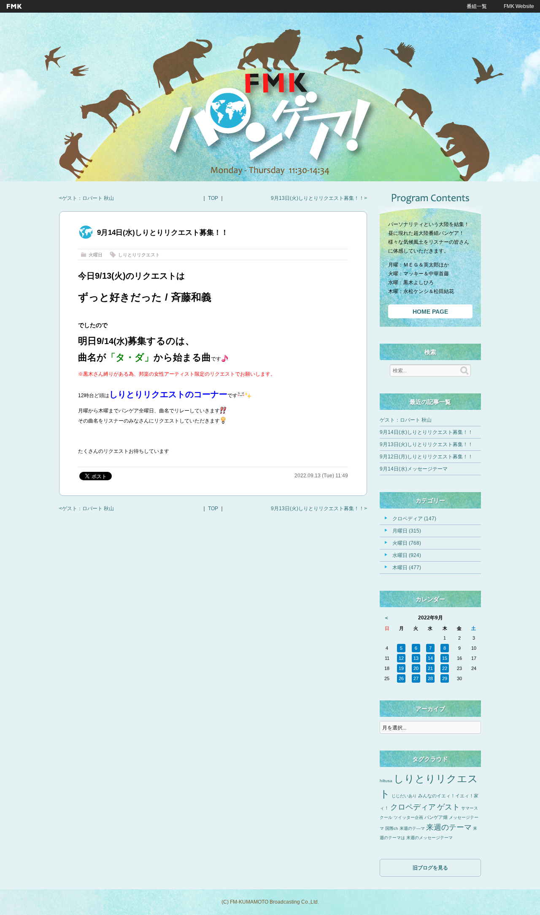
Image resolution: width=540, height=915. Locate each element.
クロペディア (413, 807)
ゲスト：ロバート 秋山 (88, 198)
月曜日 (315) (406, 531)
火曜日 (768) (406, 543)
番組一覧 (477, 6)
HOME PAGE (430, 311)
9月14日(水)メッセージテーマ (414, 469)
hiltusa (386, 780)
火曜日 (96, 254)
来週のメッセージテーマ (429, 837)
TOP (213, 198)
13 (415, 658)
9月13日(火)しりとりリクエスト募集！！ (317, 198)
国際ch (391, 828)
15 (444, 658)
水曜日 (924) (406, 555)
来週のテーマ (449, 827)
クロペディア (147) (414, 519)
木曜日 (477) (406, 568)
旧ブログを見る (430, 868)
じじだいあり (404, 796)
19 (401, 668)
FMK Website (519, 6)
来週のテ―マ (412, 828)
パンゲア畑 (436, 817)
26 (401, 678)
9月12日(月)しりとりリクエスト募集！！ (426, 457)
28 (430, 678)
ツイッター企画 (408, 817)
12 (401, 658)
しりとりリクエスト (139, 254)
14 (430, 658)
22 (444, 668)
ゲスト (448, 807)
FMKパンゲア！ (270, 122)
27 (415, 678)
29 (444, 678)
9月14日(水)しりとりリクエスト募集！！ (426, 432)
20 (415, 668)
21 (430, 668)
